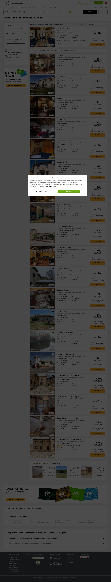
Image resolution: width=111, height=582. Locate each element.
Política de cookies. (51, 186)
